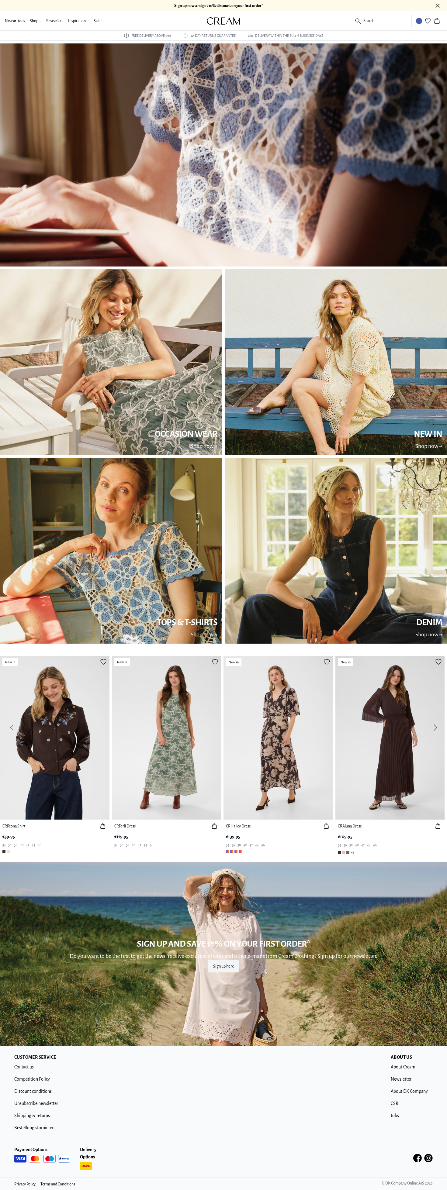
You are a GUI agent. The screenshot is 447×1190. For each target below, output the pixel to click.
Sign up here (223, 966)
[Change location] (419, 21)
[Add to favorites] (103, 662)
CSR (394, 1103)
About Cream (403, 1066)
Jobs (395, 1115)
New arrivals (15, 21)
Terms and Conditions (57, 1184)
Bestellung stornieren (34, 1127)
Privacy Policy (25, 1184)
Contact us (24, 1066)
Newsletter (401, 1079)
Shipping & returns (32, 1115)
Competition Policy (32, 1079)
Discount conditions (33, 1091)
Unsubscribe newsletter (36, 1103)
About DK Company (409, 1091)
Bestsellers (54, 21)
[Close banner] (437, 5)
